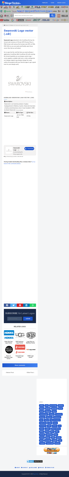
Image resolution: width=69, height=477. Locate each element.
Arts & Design (53, 405)
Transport (42, 443)
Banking (42, 408)
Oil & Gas (42, 434)
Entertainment (57, 417)
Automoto (60, 405)
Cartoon (54, 411)
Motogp (47, 431)
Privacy (41, 467)
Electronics (49, 417)
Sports (41, 440)
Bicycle (60, 408)
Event (41, 420)
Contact (25, 467)
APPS (46, 405)
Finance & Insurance (55, 420)
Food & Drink (43, 423)
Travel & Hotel (49, 443)
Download (29, 148)
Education (42, 417)
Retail (53, 437)
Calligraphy (47, 411)
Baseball (48, 408)
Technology (47, 440)
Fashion (46, 420)
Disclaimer (33, 467)
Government (43, 425)
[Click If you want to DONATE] (51, 453)
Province (42, 437)
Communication (43, 414)
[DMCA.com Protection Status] (34, 462)
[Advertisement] (20, 131)
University (57, 443)
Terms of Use (50, 467)
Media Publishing (56, 428)
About (18, 467)
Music (57, 431)
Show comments (20, 365)
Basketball (54, 408)
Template (54, 440)
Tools (60, 440)
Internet (42, 428)
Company (51, 414)
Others (55, 434)
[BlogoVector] (11, 4)
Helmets (55, 425)
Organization (49, 434)
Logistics (48, 428)
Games (55, 423)
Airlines (41, 405)
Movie (52, 431)
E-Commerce (59, 414)
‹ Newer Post (10, 372)
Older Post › (30, 372)
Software (58, 437)
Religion (48, 437)
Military (41, 431)
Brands (41, 411)
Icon (60, 425)
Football (50, 423)
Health (49, 425)
